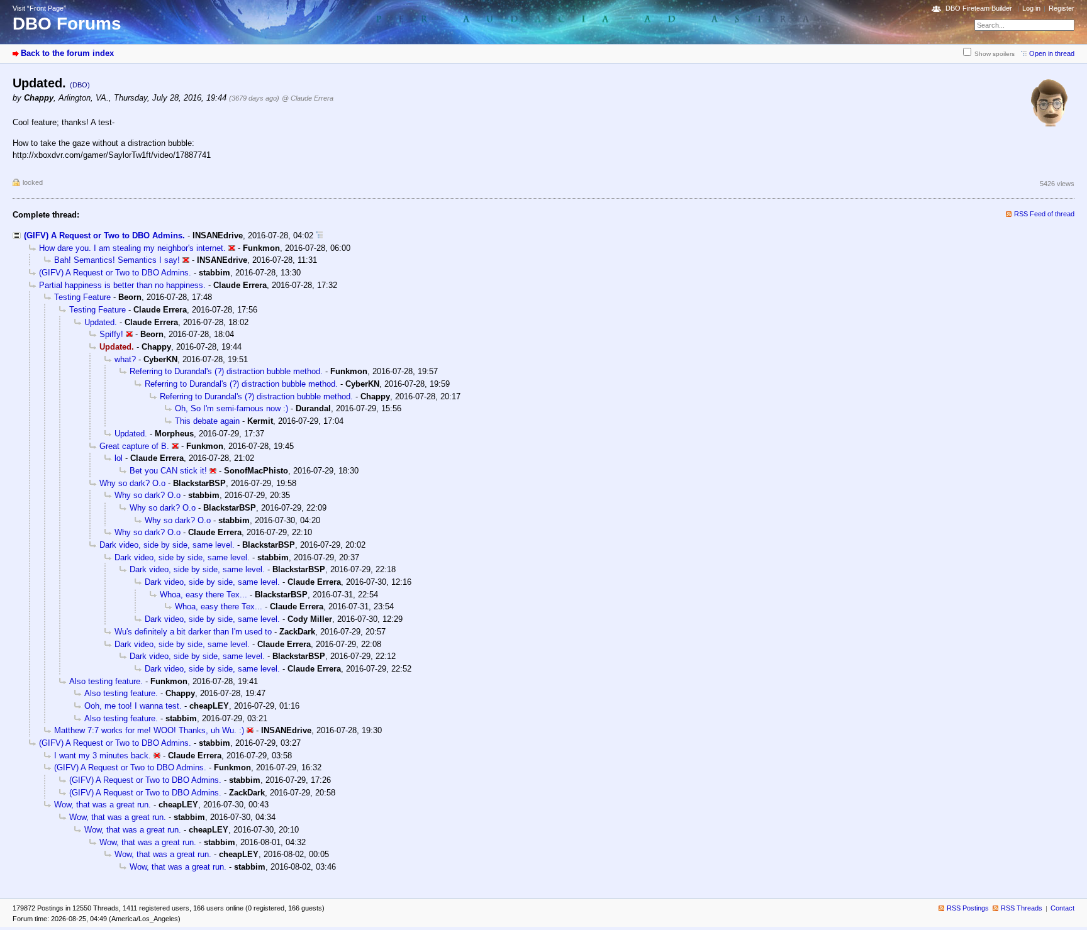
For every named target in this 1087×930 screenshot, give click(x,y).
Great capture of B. (134, 446)
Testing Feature (82, 297)
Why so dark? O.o (132, 483)
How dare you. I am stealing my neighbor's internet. (132, 248)
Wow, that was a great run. (102, 804)
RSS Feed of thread (1044, 214)
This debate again (207, 421)
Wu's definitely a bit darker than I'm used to (193, 631)
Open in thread (1051, 53)
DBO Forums (67, 23)
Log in (1031, 8)
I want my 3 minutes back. (102, 755)
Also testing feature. (106, 681)
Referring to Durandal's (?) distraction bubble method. (226, 371)
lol (118, 458)
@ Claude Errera (307, 98)
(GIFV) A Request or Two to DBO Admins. (104, 235)
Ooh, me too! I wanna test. (133, 706)
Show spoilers (994, 53)
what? (125, 359)
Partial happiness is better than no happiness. (122, 285)
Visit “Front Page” (39, 8)
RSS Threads (1021, 908)
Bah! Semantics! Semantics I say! (117, 260)
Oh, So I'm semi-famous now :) (231, 408)
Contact (1062, 908)
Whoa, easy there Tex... (203, 594)
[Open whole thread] (319, 235)
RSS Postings (968, 908)
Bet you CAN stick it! (168, 470)
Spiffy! (111, 334)
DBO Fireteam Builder (978, 8)
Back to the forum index (67, 53)
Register (1061, 8)
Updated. (100, 322)
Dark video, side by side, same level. (167, 545)
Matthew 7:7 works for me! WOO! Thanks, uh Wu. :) (149, 730)
